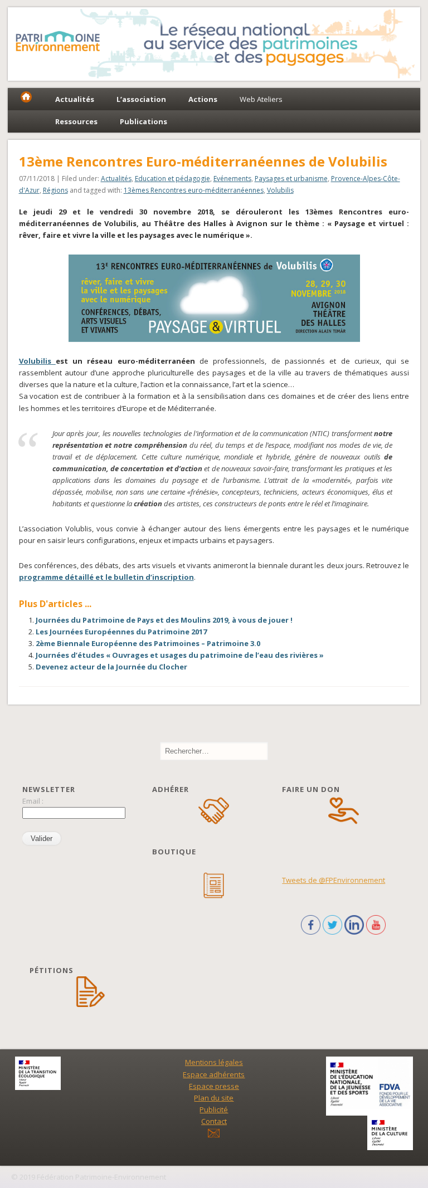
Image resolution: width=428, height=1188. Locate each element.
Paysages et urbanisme (291, 178)
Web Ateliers (261, 99)
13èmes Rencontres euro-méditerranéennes (194, 190)
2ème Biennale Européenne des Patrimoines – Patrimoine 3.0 (148, 643)
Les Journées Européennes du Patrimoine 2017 (121, 632)
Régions (55, 190)
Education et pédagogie (172, 178)
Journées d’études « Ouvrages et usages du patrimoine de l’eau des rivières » (180, 655)
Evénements (232, 178)
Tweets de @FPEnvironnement (333, 880)
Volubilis (280, 190)
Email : (32, 801)
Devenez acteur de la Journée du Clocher (111, 667)
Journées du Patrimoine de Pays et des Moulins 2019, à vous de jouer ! (164, 620)
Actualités (116, 178)
